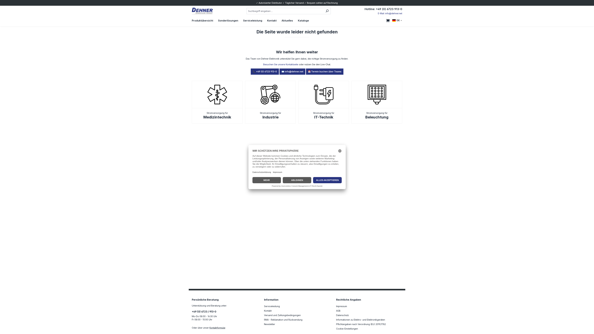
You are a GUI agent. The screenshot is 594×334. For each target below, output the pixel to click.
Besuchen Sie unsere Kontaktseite (280, 64)
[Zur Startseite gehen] (202, 11)
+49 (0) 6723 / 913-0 (204, 311)
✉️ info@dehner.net (292, 71)
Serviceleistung (272, 306)
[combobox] (285, 11)
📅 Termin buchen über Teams (324, 71)
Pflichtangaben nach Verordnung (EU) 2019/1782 (361, 324)
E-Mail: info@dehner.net (390, 13)
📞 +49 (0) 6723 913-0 (265, 71)
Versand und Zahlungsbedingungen (282, 315)
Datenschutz (342, 315)
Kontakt (268, 310)
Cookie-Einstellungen (347, 328)
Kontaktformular (217, 327)
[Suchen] (327, 11)
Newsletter (269, 324)
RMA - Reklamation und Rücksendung (283, 319)
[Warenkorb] (388, 20)
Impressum (341, 306)
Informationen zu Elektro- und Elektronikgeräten (360, 319)
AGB (338, 310)
